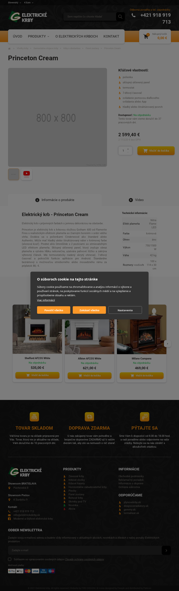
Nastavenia (125, 310)
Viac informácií (46, 300)
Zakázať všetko (89, 310)
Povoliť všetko (53, 310)
